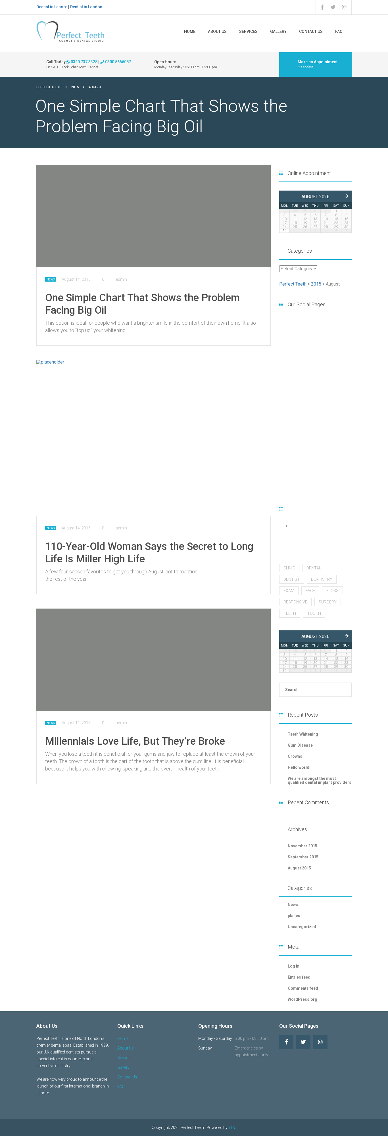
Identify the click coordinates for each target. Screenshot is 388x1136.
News (51, 279)
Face (310, 590)
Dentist (291, 579)
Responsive (295, 602)
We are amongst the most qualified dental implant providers (319, 780)
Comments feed (303, 988)
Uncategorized (302, 926)
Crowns (295, 756)
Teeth (289, 613)
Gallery (278, 31)
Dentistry (321, 579)
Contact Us (311, 31)
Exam (288, 590)
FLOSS (332, 590)
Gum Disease (300, 745)
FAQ (339, 31)
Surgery (328, 602)
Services (248, 31)
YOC (232, 1127)
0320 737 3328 (83, 62)
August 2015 (299, 868)
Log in (293, 966)
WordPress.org (302, 999)
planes (294, 915)
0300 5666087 (117, 62)
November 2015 (302, 846)
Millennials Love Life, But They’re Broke (135, 741)
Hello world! (299, 767)
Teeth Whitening (303, 734)
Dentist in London (86, 7)
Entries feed (299, 977)
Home (189, 31)
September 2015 (303, 857)
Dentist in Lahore (51, 7)
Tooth (314, 613)
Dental (313, 568)
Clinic (289, 568)
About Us (217, 31)
